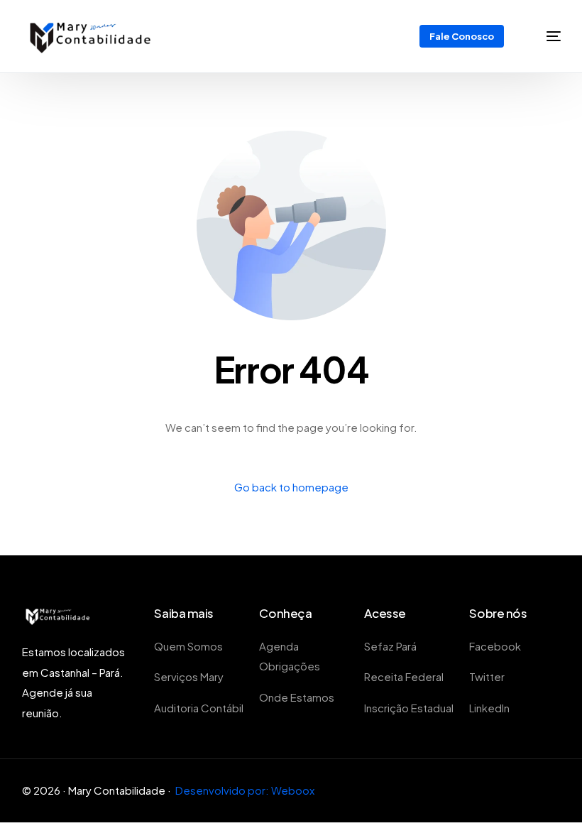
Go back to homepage (291, 487)
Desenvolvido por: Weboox (244, 790)
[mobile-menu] (544, 36)
